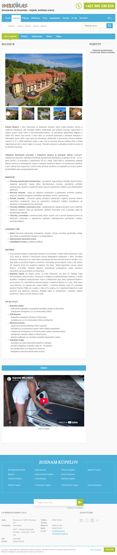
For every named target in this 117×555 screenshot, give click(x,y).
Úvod (7, 18)
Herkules (11, 26)
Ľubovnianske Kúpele (44, 474)
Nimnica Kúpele (67, 470)
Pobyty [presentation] (24, 36)
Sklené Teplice (14, 485)
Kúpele (16, 18)
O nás (74, 18)
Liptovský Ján (40, 470)
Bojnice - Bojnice (39, 26)
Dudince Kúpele (14, 478)
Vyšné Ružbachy (94, 485)
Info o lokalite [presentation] (10, 36)
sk (109, 18)
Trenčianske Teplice (69, 485)
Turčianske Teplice (43, 485)
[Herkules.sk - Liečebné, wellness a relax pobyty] (15, 7)
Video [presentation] (49, 36)
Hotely (65, 18)
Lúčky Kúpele (40, 478)
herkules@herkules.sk (60, 534)
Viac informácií (95, 549)
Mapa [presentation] (58, 36)
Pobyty (25, 18)
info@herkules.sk (58, 531)
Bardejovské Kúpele (16, 470)
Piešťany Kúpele (68, 478)
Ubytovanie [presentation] (37, 36)
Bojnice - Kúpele (24, 26)
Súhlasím (109, 549)
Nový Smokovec (68, 474)
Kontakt (84, 18)
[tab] (10, 36)
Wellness (35, 18)
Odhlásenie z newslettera (75, 508)
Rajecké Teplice (94, 470)
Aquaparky (54, 18)
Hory (44, 18)
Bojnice (11, 474)
